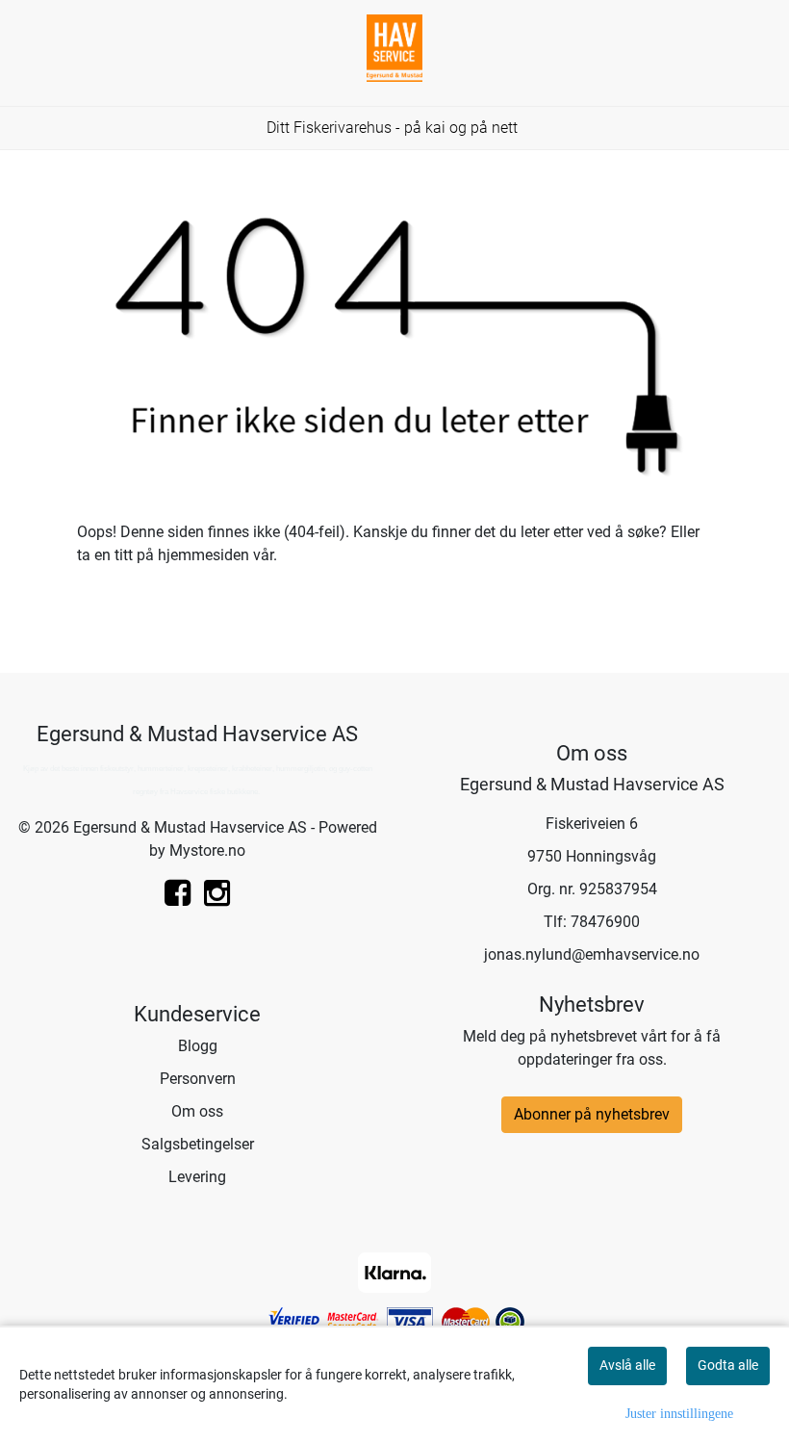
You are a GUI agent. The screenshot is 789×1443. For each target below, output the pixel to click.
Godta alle (728, 1365)
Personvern (198, 1078)
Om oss (197, 1111)
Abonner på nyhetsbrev (592, 1114)
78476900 (605, 922)
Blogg (197, 1046)
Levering (197, 1177)
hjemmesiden (203, 555)
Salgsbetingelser (197, 1144)
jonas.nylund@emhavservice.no (592, 954)
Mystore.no (207, 850)
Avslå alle (627, 1365)
